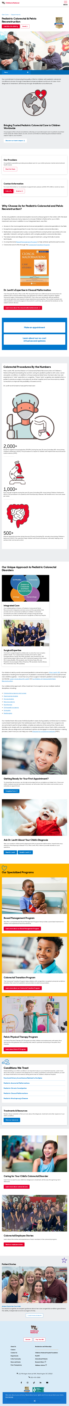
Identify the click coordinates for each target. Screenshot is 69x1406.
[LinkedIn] (40, 1382)
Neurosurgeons (9, 702)
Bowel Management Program (26, 242)
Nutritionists (8, 705)
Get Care (5, 15)
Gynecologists (9, 699)
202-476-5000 (35, 1377)
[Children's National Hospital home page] (11, 3)
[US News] (27, 1390)
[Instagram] (27, 1382)
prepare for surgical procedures (44, 731)
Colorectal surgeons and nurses (15, 693)
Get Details (9, 1397)
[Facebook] (21, 1382)
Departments (15, 15)
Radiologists (8, 713)
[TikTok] (34, 1382)
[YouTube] (47, 1382)
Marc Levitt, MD (54, 672)
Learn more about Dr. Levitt (19, 679)
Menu (6, 72)
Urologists (7, 710)
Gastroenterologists (11, 696)
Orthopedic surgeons (11, 707)
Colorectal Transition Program (39, 245)
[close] (34, 1401)
